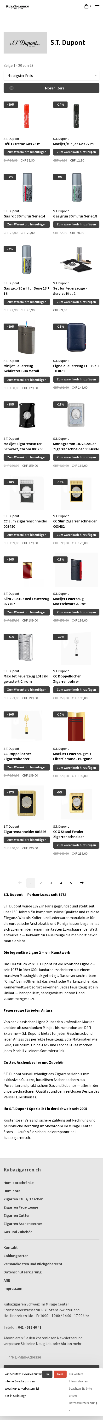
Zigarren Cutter (17, 1215)
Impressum (13, 1288)
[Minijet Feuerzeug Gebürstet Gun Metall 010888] (27, 338)
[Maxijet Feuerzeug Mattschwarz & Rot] (76, 571)
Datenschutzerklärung (22, 1272)
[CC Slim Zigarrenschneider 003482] (76, 493)
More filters (54, 88)
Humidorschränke (19, 1182)
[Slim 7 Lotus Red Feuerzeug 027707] (27, 571)
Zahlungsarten (16, 1255)
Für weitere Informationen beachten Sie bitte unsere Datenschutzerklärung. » (83, 1392)
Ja (47, 1374)
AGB (7, 1280)
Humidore (12, 1190)
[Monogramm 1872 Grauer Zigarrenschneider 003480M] (76, 416)
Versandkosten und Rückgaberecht (33, 1263)
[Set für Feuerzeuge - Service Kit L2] (76, 260)
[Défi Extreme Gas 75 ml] (27, 116)
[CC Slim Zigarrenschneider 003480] (27, 493)
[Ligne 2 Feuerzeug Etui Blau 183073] (76, 338)
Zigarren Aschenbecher (23, 1223)
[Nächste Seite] (82, 883)
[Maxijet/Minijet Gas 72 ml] (76, 116)
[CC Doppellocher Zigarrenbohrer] (76, 648)
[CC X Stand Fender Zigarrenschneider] (76, 803)
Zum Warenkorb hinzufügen (26, 152)
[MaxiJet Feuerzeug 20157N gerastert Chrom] (27, 648)
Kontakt (11, 1247)
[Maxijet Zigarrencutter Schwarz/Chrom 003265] (27, 416)
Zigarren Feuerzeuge (21, 1207)
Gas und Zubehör (18, 1231)
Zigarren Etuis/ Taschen (23, 1199)
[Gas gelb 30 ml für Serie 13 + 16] (27, 260)
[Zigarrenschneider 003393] (27, 803)
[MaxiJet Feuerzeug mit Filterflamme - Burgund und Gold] (76, 726)
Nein (60, 1374)
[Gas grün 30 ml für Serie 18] (76, 188)
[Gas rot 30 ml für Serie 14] (27, 188)
